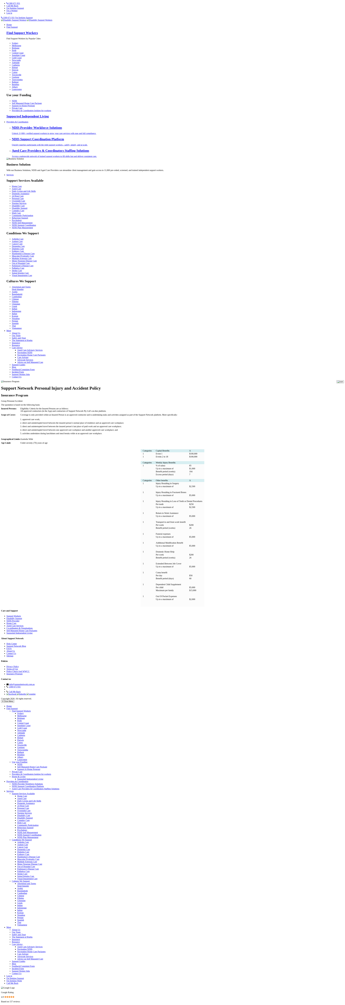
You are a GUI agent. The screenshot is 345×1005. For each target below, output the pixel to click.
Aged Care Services (14, 626)
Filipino (15, 301)
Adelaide (16, 62)
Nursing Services (19, 203)
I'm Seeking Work (14, 981)
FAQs (9, 648)
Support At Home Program (23, 106)
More (8, 331)
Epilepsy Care (18, 251)
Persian (15, 321)
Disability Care (18, 206)
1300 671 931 (15, 687)
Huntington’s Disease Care (23, 253)
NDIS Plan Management (22, 227)
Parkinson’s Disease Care (22, 266)
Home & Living (18, 776)
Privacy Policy (12, 666)
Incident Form (18, 372)
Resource (16, 345)
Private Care (17, 108)
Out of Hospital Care (21, 263)
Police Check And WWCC (18, 671)
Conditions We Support (22, 840)
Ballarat (15, 82)
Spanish (15, 323)
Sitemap (9, 656)
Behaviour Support (20, 218)
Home (9, 24)
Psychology (17, 220)
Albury (15, 87)
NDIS (14, 101)
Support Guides (18, 365)
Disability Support (19, 208)
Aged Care (16, 189)
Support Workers (13, 616)
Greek (14, 306)
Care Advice (17, 348)
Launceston (17, 89)
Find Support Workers (22, 33)
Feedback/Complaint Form (23, 369)
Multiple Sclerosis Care (22, 258)
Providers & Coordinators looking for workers (31, 110)
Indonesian (16, 311)
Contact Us (16, 377)
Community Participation (22, 215)
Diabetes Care (18, 249)
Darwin (15, 70)
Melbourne (16, 45)
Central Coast (17, 53)
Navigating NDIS (24, 352)
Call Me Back (12, 6)
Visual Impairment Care (22, 275)
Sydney (15, 43)
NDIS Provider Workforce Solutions (27, 784)
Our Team (16, 335)
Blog (14, 367)
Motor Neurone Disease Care (24, 261)
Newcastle (16, 60)
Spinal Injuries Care (20, 273)
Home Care (17, 186)
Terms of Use (12, 669)
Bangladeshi (17, 294)
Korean (15, 316)
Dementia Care (18, 246)
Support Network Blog (16, 646)
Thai (14, 326)
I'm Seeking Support (15, 8)
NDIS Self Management (22, 223)
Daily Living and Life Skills (24, 191)
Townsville (16, 75)
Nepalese (16, 318)
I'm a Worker (12, 10)
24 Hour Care (18, 196)
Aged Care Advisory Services (30, 350)
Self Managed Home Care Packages (21, 630)
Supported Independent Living (27, 116)
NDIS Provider (12, 621)
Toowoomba (17, 79)
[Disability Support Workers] (13, 20)
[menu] (340, 381)
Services (10, 175)
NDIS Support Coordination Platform (28, 786)
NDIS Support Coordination (24, 225)
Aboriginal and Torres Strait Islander (21, 288)
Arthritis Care (17, 239)
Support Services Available (23, 793)
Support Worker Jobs (21, 374)
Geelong (15, 77)
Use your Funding (19, 762)
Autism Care (17, 241)
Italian (14, 313)
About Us (16, 333)
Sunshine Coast (18, 55)
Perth (14, 50)
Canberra (16, 65)
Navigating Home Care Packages (31, 355)
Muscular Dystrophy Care (23, 256)
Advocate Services (25, 360)
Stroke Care (17, 270)
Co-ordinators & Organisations (19, 628)
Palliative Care (18, 268)
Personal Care (18, 198)
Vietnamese (17, 328)
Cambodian (17, 296)
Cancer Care (17, 244)
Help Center (11, 644)
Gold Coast (17, 58)
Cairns (14, 72)
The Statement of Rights (22, 340)
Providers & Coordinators (17, 122)
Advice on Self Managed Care (30, 362)
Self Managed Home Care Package (27, 103)
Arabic (15, 292)
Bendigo (15, 84)
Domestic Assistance (20, 193)
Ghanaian (16, 304)
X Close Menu (7, 701)
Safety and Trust (19, 338)
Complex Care (18, 210)
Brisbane (15, 48)
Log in (9, 13)
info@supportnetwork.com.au (22, 684)
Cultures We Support (21, 881)
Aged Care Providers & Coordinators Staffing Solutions (35, 789)
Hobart (15, 67)
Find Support (12, 27)
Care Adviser (22, 357)
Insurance (16, 343)
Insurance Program (14, 674)
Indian (14, 309)
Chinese (15, 299)
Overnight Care (18, 201)
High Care (16, 213)
